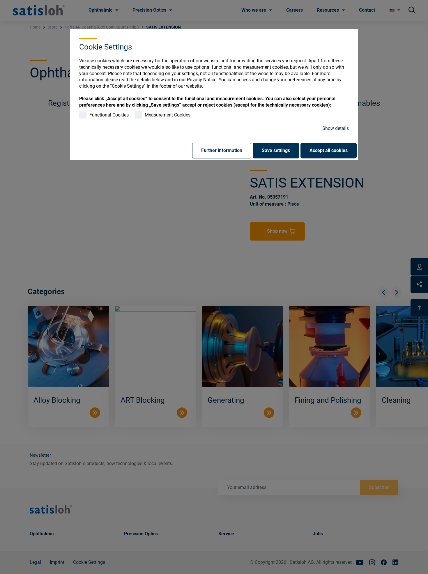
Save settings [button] (276, 150)
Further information (221, 150)
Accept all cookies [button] (328, 150)
